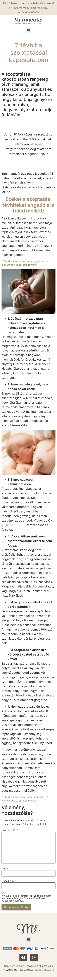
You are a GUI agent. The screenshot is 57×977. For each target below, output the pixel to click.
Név (5, 868)
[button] (28, 30)
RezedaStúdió (44, 969)
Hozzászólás (10, 830)
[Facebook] (23, 957)
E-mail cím (9, 881)
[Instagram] (34, 957)
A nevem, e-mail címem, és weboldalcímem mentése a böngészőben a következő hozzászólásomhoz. (26, 898)
